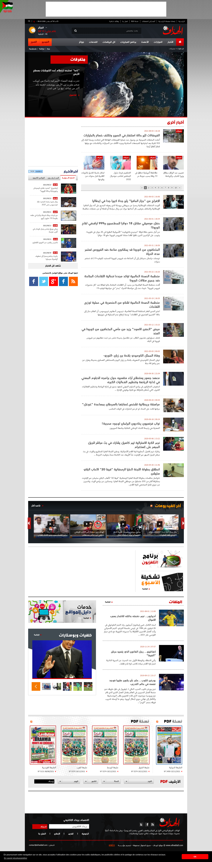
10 (176, 188)
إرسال (50, 781)
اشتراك (44, 826)
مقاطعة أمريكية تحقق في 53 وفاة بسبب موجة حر (146, 174)
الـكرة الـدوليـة (68, 177)
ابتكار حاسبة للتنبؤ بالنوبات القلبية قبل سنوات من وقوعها (92, 176)
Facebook (32, 49)
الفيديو (45, 42)
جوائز (81, 42)
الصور (34, 42)
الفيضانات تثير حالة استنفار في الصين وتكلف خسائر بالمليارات (121, 135)
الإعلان (57, 833)
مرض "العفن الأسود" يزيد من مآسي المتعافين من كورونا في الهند (120, 331)
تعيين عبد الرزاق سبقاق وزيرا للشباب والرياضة (173, 174)
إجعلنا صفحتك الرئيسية (167, 21)
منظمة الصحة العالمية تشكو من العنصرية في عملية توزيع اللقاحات (122, 304)
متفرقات (77, 59)
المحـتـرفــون (53, 177)
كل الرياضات (109, 42)
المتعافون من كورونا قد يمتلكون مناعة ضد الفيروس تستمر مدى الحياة (122, 252)
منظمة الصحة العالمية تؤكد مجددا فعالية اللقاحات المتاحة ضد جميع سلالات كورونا (122, 278)
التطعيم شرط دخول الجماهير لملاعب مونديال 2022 (120, 176)
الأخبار (170, 42)
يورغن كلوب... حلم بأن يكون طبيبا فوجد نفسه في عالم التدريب (132, 682)
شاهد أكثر (35, 505)
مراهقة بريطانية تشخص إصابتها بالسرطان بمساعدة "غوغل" (121, 404)
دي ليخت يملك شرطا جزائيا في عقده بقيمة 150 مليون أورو (44, 216)
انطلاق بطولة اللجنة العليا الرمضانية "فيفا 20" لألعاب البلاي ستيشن (121, 471)
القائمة (145, 589)
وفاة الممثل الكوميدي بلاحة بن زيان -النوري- (131, 355)
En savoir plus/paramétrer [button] (15, 858)
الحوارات (158, 42)
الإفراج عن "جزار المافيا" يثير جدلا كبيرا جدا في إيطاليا (126, 201)
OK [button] (195, 857)
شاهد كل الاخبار (53, 265)
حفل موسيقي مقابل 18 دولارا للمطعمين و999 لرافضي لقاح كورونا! (121, 225)
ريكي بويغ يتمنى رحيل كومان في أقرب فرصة (45, 230)
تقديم (71, 833)
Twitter (42, 49)
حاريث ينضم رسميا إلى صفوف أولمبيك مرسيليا (46, 257)
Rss (48, 49)
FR (29, 21)
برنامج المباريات (128, 42)
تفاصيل (73, 95)
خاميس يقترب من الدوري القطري (45, 242)
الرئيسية (182, 21)
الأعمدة (145, 42)
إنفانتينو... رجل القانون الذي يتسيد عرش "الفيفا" (133, 653)
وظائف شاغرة (114, 21)
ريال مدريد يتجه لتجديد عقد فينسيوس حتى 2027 (47, 203)
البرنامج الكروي (39, 177)
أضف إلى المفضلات (148, 21)
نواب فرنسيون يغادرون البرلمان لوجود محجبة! (131, 423)
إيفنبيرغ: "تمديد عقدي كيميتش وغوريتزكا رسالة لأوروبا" (45, 189)
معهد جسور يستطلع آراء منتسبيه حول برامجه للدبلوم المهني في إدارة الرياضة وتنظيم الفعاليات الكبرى (120, 380)
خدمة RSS (134, 21)
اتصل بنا (125, 21)
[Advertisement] (106, 9)
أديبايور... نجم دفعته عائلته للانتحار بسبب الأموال (133, 618)
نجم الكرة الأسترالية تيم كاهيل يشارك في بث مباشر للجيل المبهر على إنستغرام (124, 445)
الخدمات (93, 42)
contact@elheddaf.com (38, 845)
